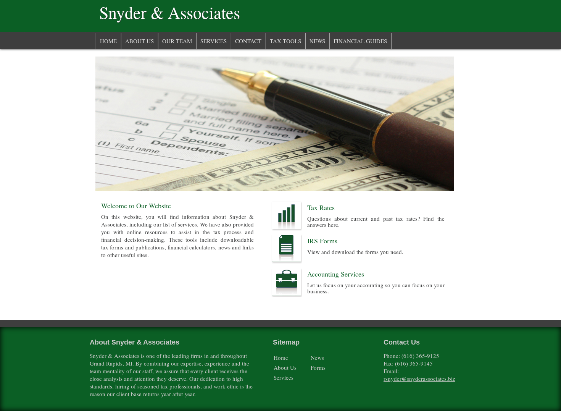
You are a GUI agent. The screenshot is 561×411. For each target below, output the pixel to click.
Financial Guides (360, 41)
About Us (139, 41)
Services (213, 41)
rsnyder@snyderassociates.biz (419, 378)
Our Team (177, 41)
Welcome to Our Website (136, 205)
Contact (248, 41)
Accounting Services (335, 273)
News (317, 41)
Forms (318, 367)
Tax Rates (321, 207)
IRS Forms (322, 240)
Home (108, 41)
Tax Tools (285, 41)
